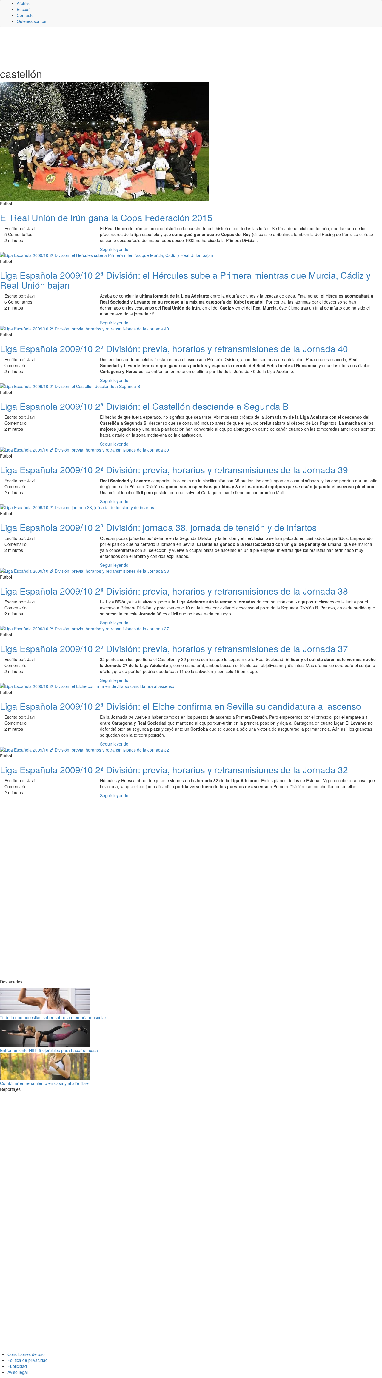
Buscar (23, 9)
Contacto (25, 15)
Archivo (24, 3)
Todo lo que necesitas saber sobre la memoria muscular (53, 1017)
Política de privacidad (27, 1360)
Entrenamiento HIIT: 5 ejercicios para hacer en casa (49, 1050)
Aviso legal (17, 1372)
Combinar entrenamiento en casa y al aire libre (44, 1083)
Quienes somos (31, 21)
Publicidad (17, 1366)
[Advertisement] (146, 46)
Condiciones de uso (26, 1354)
